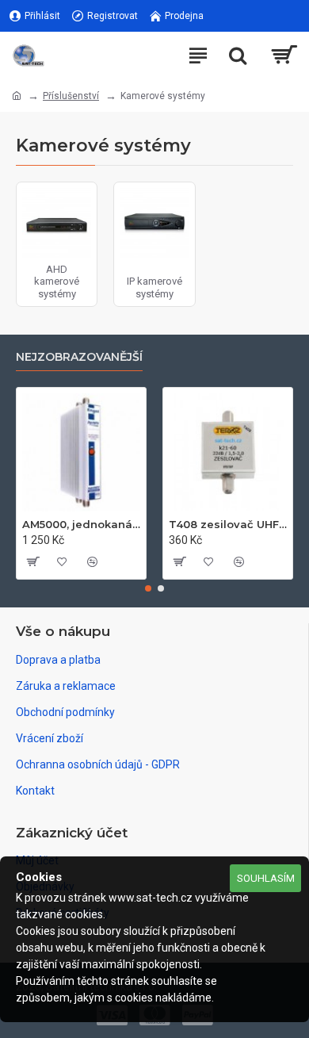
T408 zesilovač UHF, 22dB (228, 524)
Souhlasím (266, 878)
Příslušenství (71, 96)
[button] (148, 588)
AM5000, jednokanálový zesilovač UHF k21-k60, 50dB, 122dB (81, 524)
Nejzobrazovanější (79, 357)
